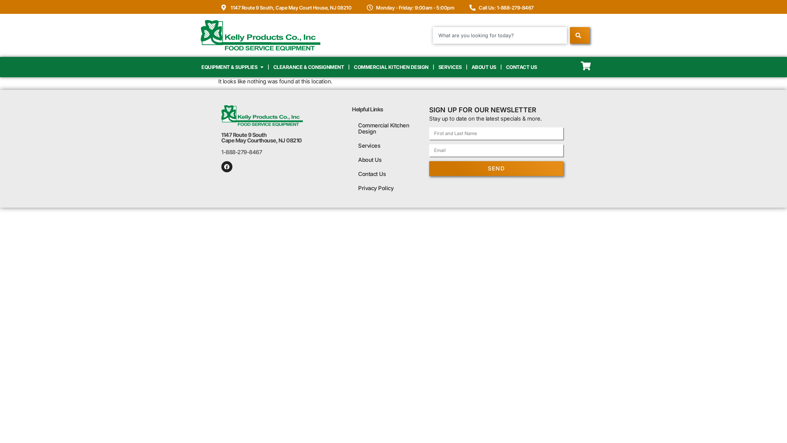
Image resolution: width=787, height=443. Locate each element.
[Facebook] (226, 166)
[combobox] (500, 35)
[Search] (579, 35)
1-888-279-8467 (241, 152)
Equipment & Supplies (229, 67)
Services (450, 67)
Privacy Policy (376, 188)
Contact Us (521, 67)
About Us (484, 67)
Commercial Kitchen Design (391, 67)
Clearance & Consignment (308, 67)
